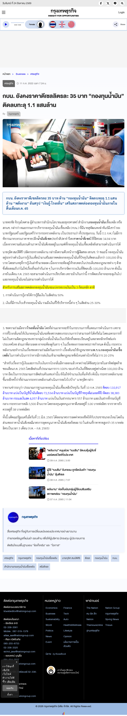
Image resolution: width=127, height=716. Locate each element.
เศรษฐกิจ (34, 74)
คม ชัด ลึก (91, 614)
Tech (66, 614)
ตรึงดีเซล (44, 567)
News (49, 636)
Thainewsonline (94, 625)
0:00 (15, 25)
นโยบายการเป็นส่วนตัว (71, 644)
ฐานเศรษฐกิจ (92, 630)
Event (49, 642)
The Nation (92, 608)
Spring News (112, 619)
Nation (89, 619)
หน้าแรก (6, 74)
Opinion (68, 636)
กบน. (115, 558)
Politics (49, 630)
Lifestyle (68, 630)
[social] (101, 3)
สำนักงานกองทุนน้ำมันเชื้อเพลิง (19, 567)
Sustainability (53, 619)
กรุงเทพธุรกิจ (24, 558)
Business (20, 74)
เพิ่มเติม (11, 681)
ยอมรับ (9, 688)
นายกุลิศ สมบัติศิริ (71, 558)
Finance (68, 608)
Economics (51, 608)
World (49, 625)
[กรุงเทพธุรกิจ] (63, 12)
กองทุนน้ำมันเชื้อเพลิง (46, 558)
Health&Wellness (72, 625)
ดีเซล (87, 558)
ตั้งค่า (10, 694)
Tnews (108, 625)
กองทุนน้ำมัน (101, 558)
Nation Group (112, 608)
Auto (66, 619)
